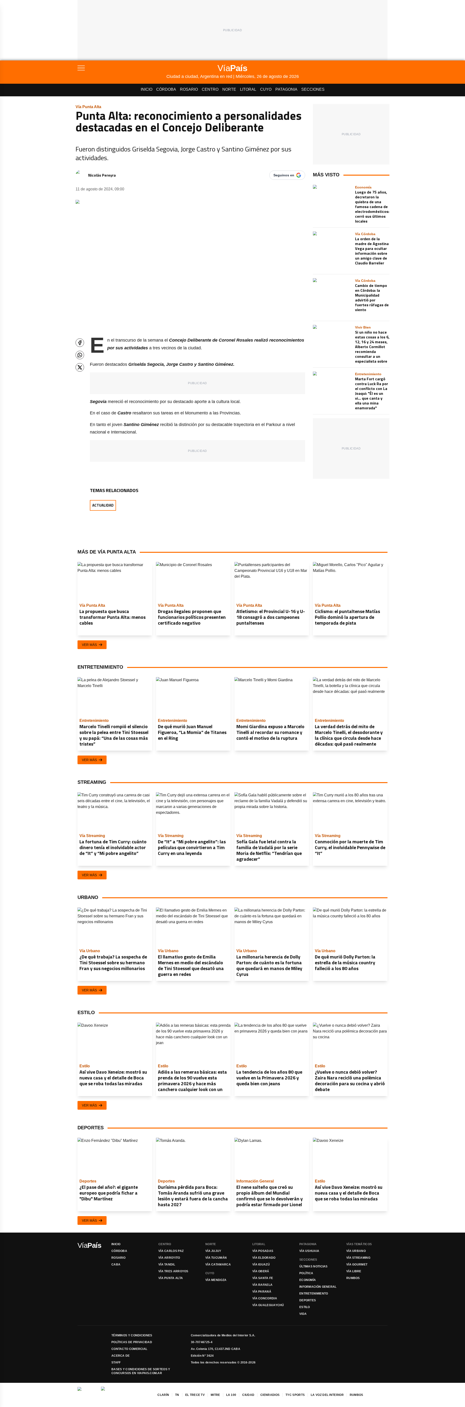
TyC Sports (295, 1395)
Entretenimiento (313, 1293)
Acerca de (120, 1355)
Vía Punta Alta (170, 1278)
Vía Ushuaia (309, 1251)
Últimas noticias (313, 1266)
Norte (229, 89)
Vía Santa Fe (262, 1278)
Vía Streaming (358, 1257)
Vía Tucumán (216, 1257)
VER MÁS (89, 645)
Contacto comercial (129, 1349)
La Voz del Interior (327, 1395)
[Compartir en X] (80, 367)
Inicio (146, 89)
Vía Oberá (260, 1271)
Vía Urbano (356, 1251)
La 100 (231, 1395)
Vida (303, 1314)
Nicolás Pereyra (102, 175)
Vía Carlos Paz (171, 1251)
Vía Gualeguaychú (268, 1305)
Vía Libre (353, 1271)
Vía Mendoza (215, 1280)
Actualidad (103, 505)
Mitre (215, 1395)
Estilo (304, 1307)
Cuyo (265, 89)
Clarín (163, 1395)
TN (177, 1395)
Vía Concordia (264, 1298)
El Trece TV (195, 1395)
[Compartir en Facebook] (80, 342)
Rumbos (353, 1278)
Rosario (189, 89)
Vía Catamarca (218, 1264)
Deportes (307, 1300)
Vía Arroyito (169, 1257)
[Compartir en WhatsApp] (80, 355)
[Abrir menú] (122, 68)
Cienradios (269, 1395)
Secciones (313, 89)
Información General (318, 1286)
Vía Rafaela (262, 1285)
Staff (116, 1362)
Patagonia (286, 89)
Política (306, 1273)
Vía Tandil (166, 1264)
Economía (307, 1280)
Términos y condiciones (131, 1335)
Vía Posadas (262, 1251)
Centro (210, 89)
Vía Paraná (261, 1291)
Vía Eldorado (264, 1257)
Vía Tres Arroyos (173, 1271)
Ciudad (248, 1395)
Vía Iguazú (261, 1264)
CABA (115, 1264)
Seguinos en (283, 175)
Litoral (248, 89)
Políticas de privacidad (131, 1342)
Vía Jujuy (213, 1251)
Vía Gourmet (356, 1264)
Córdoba (166, 89)
